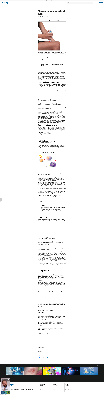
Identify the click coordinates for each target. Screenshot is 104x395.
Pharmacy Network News (68, 389)
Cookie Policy (54, 388)
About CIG (54, 389)
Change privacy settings (3, 394)
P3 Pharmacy (29, 389)
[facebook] (39, 357)
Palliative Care (42, 388)
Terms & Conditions (55, 385)
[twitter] (43, 357)
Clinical (39, 347)
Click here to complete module (5, 380)
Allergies (43, 347)
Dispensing (41, 385)
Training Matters (26, 389)
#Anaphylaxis (40, 351)
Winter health (42, 389)
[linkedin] (47, 357)
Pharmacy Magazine (22, 389)
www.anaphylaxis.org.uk (52, 336)
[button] (97, 365)
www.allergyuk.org (47, 335)
